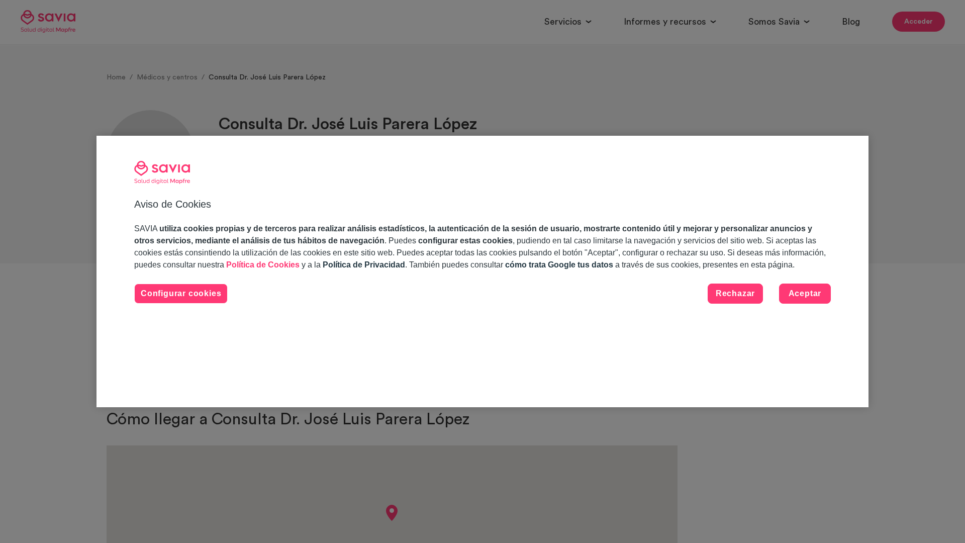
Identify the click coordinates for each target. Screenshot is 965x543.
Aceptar (805, 293)
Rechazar (735, 293)
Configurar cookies (181, 293)
